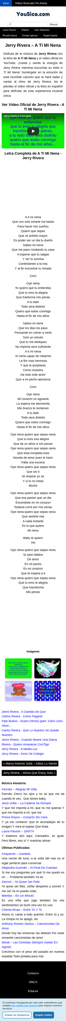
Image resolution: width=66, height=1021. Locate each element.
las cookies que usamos (24, 1005)
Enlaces (33, 991)
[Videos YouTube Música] (33, 20)
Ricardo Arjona (10, 35)
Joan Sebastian (41, 30)
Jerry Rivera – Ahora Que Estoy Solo (29, 773)
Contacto (33, 973)
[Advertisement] (33, 187)
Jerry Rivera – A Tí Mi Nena (33, 45)
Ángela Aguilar (50, 35)
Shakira (25, 30)
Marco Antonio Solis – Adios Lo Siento (30, 763)
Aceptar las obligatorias (17, 1015)
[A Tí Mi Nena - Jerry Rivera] (18, 668)
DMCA (33, 982)
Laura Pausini (9, 30)
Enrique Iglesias (30, 35)
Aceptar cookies (43, 1015)
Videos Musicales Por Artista (31, 3)
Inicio (6, 3)
